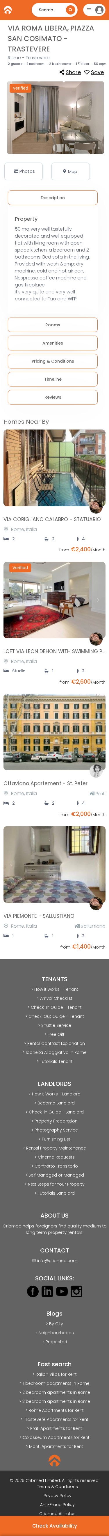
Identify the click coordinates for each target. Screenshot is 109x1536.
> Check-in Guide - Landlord (55, 1112)
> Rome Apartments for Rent (55, 1410)
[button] (23, 171)
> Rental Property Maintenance (54, 1148)
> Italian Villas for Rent (55, 1374)
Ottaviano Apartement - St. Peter (45, 783)
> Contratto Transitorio (54, 1166)
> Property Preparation (54, 1121)
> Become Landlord (54, 1103)
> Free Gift (54, 1034)
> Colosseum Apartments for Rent (54, 1437)
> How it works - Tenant (54, 989)
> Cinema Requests (55, 1157)
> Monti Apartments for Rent (54, 1446)
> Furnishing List (54, 1139)
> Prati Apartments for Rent (54, 1428)
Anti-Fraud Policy (57, 1505)
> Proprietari (54, 1342)
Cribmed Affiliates (57, 1514)
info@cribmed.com (57, 1261)
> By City (54, 1324)
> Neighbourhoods (54, 1333)
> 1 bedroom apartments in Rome (55, 1383)
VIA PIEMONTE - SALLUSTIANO (38, 916)
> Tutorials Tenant (55, 1061)
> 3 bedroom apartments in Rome (54, 1401)
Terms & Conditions (57, 1486)
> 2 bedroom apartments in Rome (54, 1392)
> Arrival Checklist (54, 998)
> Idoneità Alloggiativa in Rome (55, 1052)
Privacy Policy (58, 1495)
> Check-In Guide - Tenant (55, 1007)
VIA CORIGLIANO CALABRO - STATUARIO (52, 519)
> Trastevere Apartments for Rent (54, 1419)
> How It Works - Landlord (55, 1094)
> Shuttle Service (54, 1025)
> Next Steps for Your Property (55, 1184)
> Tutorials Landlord (55, 1193)
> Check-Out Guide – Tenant (54, 1016)
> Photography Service (54, 1130)
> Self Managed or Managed (54, 1175)
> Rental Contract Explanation (54, 1043)
